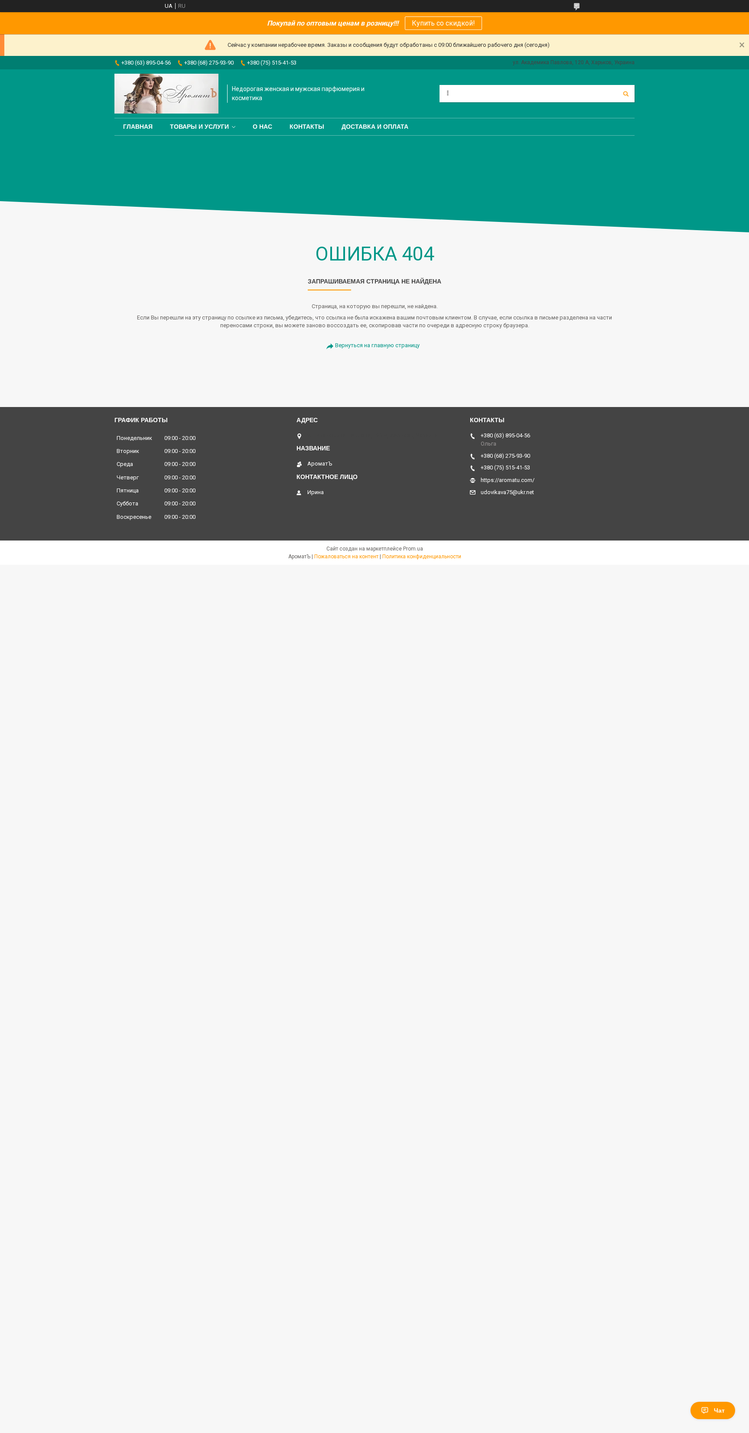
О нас (262, 126)
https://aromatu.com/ (507, 480)
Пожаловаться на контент (346, 557)
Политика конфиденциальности (421, 557)
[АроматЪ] (166, 94)
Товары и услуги (199, 126)
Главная (138, 126)
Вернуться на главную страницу (377, 345)
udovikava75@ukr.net (507, 492)
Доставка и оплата (375, 126)
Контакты (307, 126)
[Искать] (626, 93)
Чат (719, 1410)
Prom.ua (413, 549)
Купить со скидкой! (443, 23)
